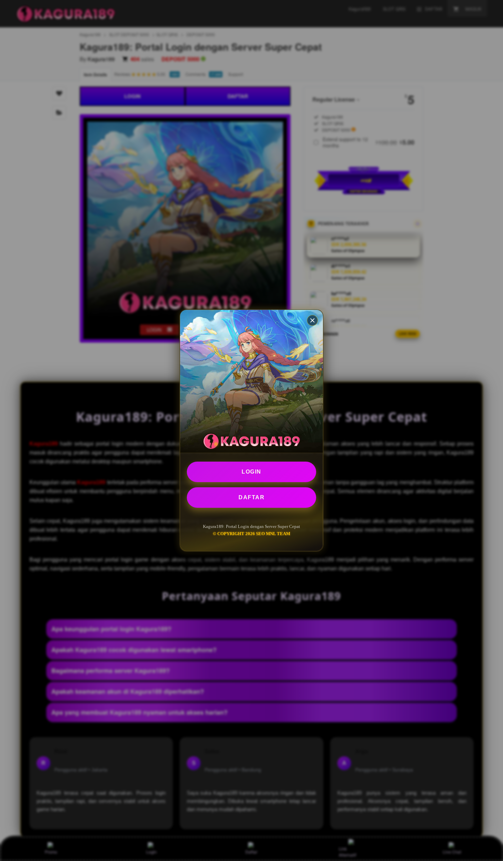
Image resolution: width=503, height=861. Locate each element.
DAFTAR (251, 497)
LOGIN (251, 472)
